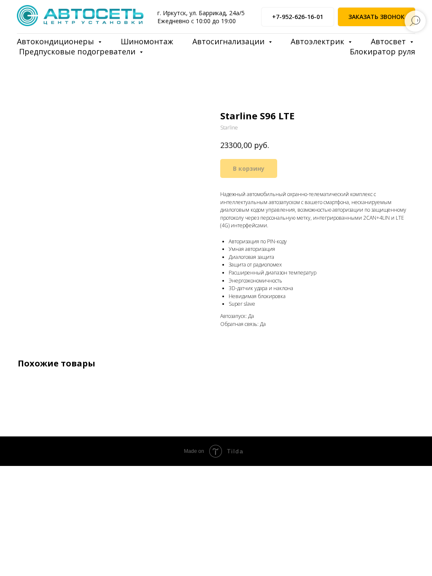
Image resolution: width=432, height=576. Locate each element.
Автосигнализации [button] (229, 41)
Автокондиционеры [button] (56, 41)
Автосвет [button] (389, 41)
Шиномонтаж (147, 41)
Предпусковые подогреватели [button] (78, 51)
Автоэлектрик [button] (318, 41)
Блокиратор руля (382, 51)
